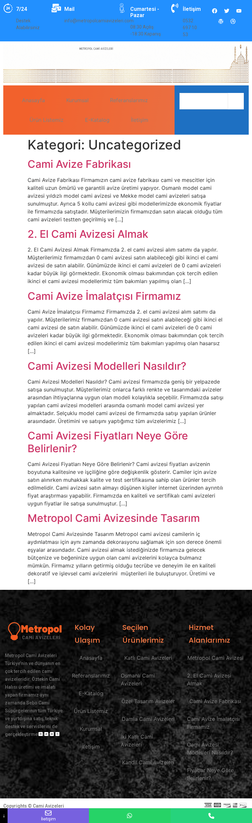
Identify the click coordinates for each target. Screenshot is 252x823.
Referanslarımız (129, 100)
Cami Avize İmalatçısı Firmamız (104, 296)
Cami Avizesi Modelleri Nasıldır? (107, 366)
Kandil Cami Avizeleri (148, 762)
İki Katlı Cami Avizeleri (137, 740)
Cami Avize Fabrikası (79, 164)
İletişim (139, 120)
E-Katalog (97, 120)
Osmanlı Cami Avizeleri (138, 679)
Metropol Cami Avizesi (215, 658)
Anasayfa (33, 100)
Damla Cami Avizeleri (148, 719)
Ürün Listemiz (47, 120)
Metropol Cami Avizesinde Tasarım (114, 518)
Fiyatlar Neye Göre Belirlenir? (210, 774)
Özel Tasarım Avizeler (148, 701)
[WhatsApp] (129, 815)
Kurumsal (77, 100)
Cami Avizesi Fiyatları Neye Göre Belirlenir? (108, 442)
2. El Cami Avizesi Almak (88, 234)
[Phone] (211, 815)
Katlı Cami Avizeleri (148, 658)
